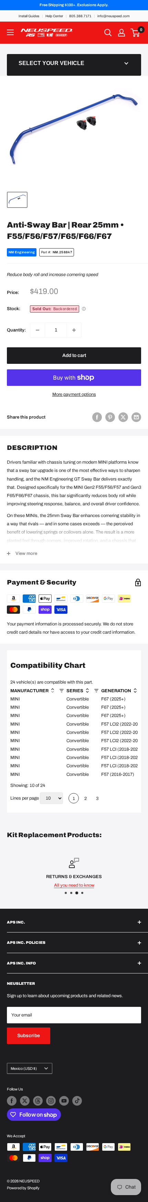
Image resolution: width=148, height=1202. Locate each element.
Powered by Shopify (23, 1188)
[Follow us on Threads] (38, 1101)
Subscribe (28, 1035)
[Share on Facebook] (97, 417)
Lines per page (24, 798)
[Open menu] (10, 32)
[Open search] (108, 32)
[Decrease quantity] (37, 330)
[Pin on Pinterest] (110, 417)
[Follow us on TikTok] (77, 1101)
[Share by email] (136, 417)
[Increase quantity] (74, 330)
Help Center (54, 16)
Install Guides (29, 16)
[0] (135, 33)
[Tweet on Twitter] (123, 417)
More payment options (74, 394)
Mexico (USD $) (24, 1068)
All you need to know (74, 885)
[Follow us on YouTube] (64, 1101)
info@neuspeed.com (113, 16)
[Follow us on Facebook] (12, 1101)
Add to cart (74, 355)
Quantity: (16, 330)
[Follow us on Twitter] (25, 1101)
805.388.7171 (80, 16)
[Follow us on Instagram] (51, 1101)
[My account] (121, 32)
